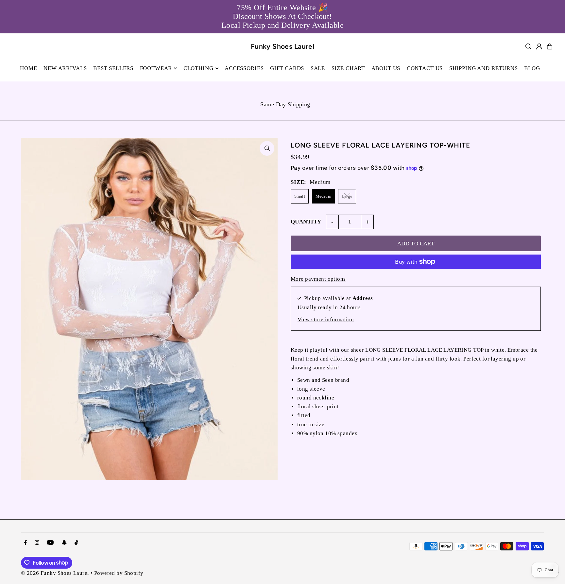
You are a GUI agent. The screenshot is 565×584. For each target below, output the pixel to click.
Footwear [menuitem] (156, 68)
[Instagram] (37, 543)
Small (299, 196)
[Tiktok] (76, 543)
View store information (326, 319)
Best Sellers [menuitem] (113, 68)
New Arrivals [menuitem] (65, 68)
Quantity (306, 222)
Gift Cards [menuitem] (287, 68)
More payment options (318, 279)
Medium (324, 196)
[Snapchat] (64, 543)
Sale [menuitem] (318, 68)
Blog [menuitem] (532, 68)
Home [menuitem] (28, 68)
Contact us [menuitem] (425, 68)
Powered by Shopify (119, 573)
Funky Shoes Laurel (283, 46)
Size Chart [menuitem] (348, 68)
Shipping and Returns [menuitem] (483, 68)
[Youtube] (50, 543)
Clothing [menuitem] (198, 68)
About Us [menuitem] (386, 68)
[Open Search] (528, 46)
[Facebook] (25, 543)
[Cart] (549, 46)
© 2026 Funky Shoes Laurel (55, 573)
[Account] (539, 46)
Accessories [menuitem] (244, 68)
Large (347, 196)
